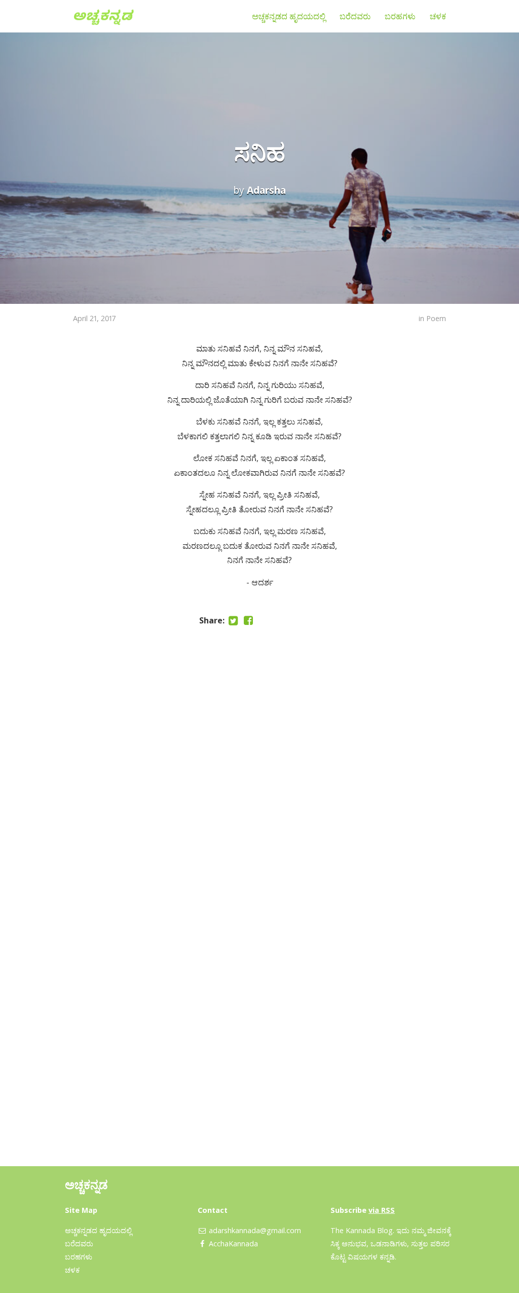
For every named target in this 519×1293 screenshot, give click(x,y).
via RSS (381, 1210)
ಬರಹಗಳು (400, 16)
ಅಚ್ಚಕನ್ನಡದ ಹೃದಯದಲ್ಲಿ (288, 16)
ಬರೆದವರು (355, 16)
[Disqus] (259, 763)
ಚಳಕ (438, 16)
